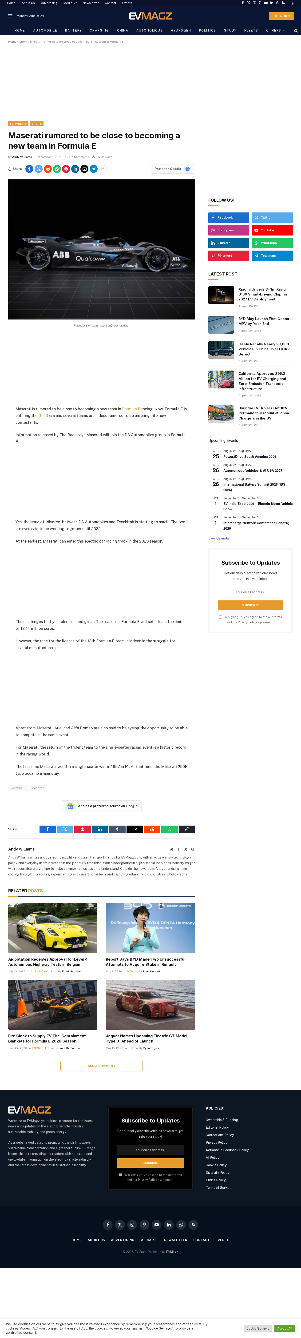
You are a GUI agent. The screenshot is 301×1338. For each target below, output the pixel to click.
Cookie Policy (216, 1165)
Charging (99, 30)
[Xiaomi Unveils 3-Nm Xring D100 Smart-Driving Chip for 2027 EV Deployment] (221, 295)
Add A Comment (101, 1066)
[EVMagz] (150, 16)
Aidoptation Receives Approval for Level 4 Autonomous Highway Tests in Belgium (47, 962)
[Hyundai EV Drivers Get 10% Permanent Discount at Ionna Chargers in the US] (221, 414)
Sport (23, 41)
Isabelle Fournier (70, 1048)
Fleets (251, 30)
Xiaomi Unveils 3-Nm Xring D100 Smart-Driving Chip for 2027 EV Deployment (263, 294)
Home (11, 3)
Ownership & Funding (222, 1120)
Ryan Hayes (151, 1048)
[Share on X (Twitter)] (39, 169)
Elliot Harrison (72, 971)
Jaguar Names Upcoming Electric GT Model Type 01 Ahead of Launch (146, 1038)
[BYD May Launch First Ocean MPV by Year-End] (221, 325)
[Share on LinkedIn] (75, 169)
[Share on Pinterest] (66, 169)
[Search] (295, 30)
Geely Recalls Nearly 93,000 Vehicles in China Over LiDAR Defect (264, 349)
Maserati (38, 788)
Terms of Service (218, 1188)
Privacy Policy (247, 622)
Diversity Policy (217, 1172)
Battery (73, 30)
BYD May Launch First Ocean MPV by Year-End (263, 321)
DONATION (281, 16)
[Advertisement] (149, 86)
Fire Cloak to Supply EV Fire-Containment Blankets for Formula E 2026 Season (47, 1038)
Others (273, 30)
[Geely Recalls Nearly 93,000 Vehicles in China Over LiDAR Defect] (221, 350)
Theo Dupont (151, 971)
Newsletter (91, 3)
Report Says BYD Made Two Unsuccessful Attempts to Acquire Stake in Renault (145, 962)
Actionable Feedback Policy (227, 1150)
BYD (130, 971)
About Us (28, 3)
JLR (130, 1048)
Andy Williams (22, 157)
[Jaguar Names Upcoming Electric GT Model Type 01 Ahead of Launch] (150, 1005)
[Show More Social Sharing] (103, 169)
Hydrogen (181, 30)
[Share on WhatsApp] (57, 169)
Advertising (49, 3)
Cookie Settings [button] (257, 1328)
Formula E (18, 123)
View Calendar (219, 538)
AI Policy (212, 1157)
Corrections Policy (220, 1135)
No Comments (79, 157)
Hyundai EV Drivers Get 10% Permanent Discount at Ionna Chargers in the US (263, 413)
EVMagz (172, 1252)
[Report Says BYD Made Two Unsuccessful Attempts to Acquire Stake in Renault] (150, 928)
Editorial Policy (217, 1127)
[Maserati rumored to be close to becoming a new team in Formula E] (101, 318)
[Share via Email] (84, 169)
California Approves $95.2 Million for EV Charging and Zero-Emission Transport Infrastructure (262, 381)
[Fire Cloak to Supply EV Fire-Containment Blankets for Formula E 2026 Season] (52, 1005)
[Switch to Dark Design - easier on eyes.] (292, 3)
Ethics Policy (216, 1180)
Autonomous (149, 30)
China (122, 30)
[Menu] (10, 16)
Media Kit (70, 3)
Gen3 (43, 415)
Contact (110, 3)
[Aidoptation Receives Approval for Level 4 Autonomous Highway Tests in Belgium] (52, 928)
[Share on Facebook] (29, 169)
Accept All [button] (284, 1328)
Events (127, 3)
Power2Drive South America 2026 (249, 456)
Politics (207, 30)
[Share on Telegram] (94, 169)
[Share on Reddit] (48, 169)
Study (230, 30)
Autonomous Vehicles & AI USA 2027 (252, 470)
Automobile (45, 30)
